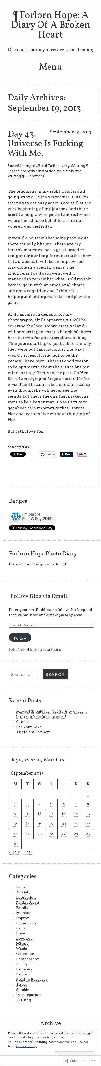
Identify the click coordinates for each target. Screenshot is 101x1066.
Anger (21, 887)
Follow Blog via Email (39, 596)
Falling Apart (27, 902)
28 (76, 834)
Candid (22, 722)
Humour (23, 913)
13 (63, 814)
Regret (22, 974)
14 (76, 814)
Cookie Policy (26, 1046)
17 (27, 824)
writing (14, 176)
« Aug (14, 852)
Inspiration (26, 923)
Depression (26, 897)
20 (63, 824)
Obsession (25, 954)
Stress (21, 984)
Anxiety (23, 892)
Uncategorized (29, 995)
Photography (27, 959)
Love (20, 933)
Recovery (24, 969)
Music (21, 949)
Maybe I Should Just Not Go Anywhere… (51, 711)
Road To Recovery (53, 166)
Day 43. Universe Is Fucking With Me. (45, 144)
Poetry (22, 964)
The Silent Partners (33, 732)
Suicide (22, 990)
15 (88, 814)
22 (88, 824)
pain (61, 171)
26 (51, 834)
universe (74, 171)
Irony (21, 928)
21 (76, 824)
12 (51, 814)
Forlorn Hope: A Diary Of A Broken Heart (50, 25)
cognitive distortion (38, 171)
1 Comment (34, 176)
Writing (77, 166)
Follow (20, 638)
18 (39, 824)
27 (63, 834)
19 (51, 824)
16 (15, 824)
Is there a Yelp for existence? (41, 716)
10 (27, 814)
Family (22, 908)
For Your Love (28, 727)
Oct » (28, 852)
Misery (22, 943)
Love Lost (25, 938)
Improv (31, 166)
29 (88, 834)
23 (15, 834)
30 (15, 844)
